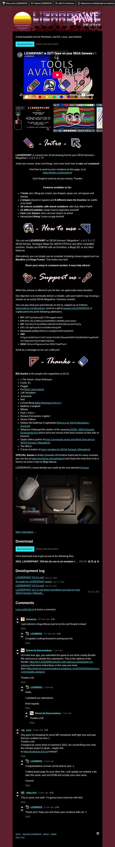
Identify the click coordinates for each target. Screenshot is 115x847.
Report (46, 834)
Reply (23, 628)
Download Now (25, 44)
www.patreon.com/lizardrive (30, 308)
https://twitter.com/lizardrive (57, 172)
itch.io (18, 834)
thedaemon (31, 619)
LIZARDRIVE (36, 633)
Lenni (28, 730)
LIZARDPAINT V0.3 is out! (30, 577)
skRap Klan (31, 793)
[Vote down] (17, 622)
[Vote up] (17, 619)
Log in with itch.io (25, 609)
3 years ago (38, 730)
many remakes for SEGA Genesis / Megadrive (65, 449)
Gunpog (84, 467)
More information (24, 532)
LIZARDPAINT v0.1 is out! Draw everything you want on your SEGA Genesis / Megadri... (48, 591)
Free (23, 837)
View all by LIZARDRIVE (31, 834)
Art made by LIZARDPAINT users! (34, 581)
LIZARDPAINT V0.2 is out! (30, 585)
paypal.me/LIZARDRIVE (76, 308)
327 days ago (44, 619)
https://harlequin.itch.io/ (47, 403)
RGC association (34, 389)
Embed (53, 834)
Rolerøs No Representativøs (39, 650)
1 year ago (57, 650)
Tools (18, 837)
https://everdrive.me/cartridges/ (48, 458)
